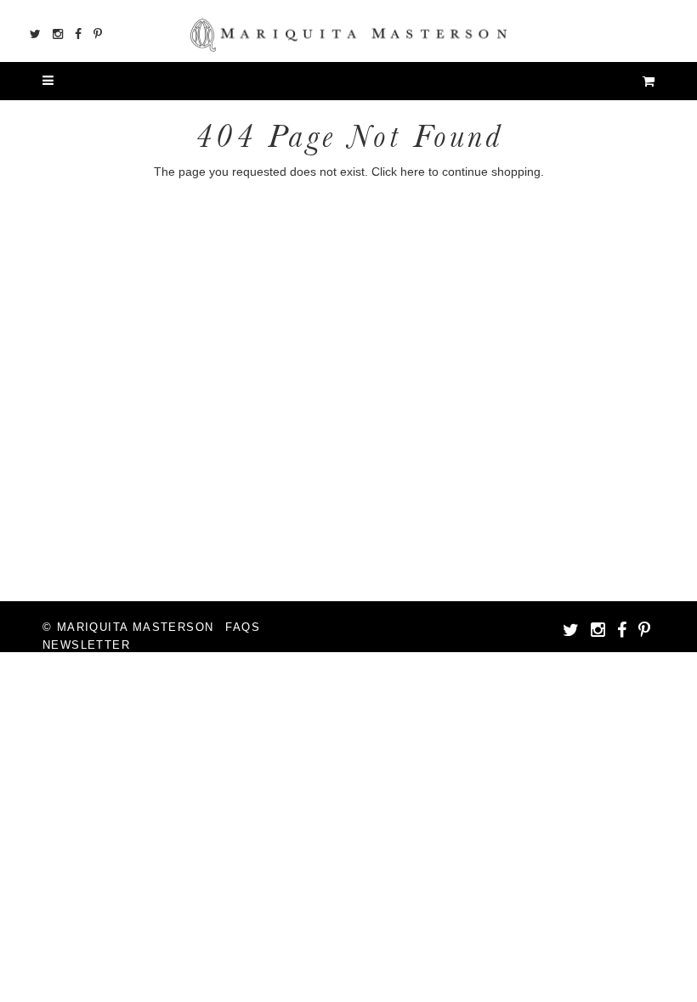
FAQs (242, 627)
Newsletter (86, 645)
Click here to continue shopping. (457, 171)
